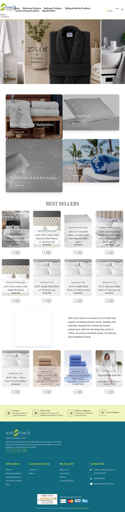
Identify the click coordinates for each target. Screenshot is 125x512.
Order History (65, 473)
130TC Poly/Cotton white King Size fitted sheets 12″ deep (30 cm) (47, 238)
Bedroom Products (53, 8)
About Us (9, 470)
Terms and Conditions (14, 481)
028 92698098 (99, 478)
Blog (7, 484)
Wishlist (63, 477)
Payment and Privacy (13, 477)
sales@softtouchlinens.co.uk (104, 484)
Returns (32, 473)
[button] (8, 73)
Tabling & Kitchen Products (77, 8)
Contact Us (33, 470)
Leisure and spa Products (27, 11)
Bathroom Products (32, 8)
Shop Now (19, 132)
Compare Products (66, 481)
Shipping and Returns (14, 473)
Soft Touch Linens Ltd (81, 508)
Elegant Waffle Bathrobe (109, 375)
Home (17, 8)
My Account (64, 470)
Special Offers (48, 11)
